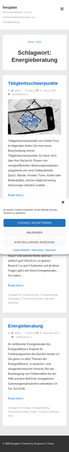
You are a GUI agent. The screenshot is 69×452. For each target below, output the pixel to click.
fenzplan (10, 7)
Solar (10, 415)
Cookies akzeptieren (34, 222)
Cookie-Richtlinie (21, 249)
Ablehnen (34, 232)
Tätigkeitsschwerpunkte (33, 83)
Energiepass (14, 298)
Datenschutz (37, 249)
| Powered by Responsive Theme (37, 443)
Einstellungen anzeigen (35, 242)
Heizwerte (49, 298)
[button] (63, 202)
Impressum (50, 249)
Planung (43, 411)
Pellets (33, 411)
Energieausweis (31, 294)
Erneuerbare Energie (32, 298)
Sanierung (13, 302)
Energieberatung (49, 294)
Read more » (16, 195)
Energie (27, 408)
